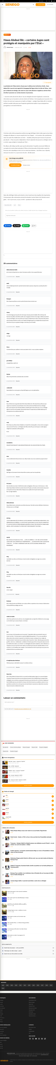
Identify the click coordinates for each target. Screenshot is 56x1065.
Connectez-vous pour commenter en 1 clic (22, 709)
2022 (20, 985)
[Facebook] (47, 1)
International (2, 1008)
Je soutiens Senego (15, 165)
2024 (12, 985)
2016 (47, 985)
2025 (7, 985)
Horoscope (31, 1012)
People (1, 1010)
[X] (33, 1039)
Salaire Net (31, 1004)
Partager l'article (26, 165)
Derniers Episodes (3, 1027)
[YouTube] (51, 1)
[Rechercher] (33, 4)
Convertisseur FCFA (32, 1000)
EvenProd (2, 1031)
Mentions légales (26, 1055)
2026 (3, 985)
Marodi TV (2, 1029)
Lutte (1, 1016)
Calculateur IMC (32, 1010)
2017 (42, 985)
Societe (1, 1002)
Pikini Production (3, 1035)
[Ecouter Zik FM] (53, 801)
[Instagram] (39, 1039)
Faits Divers (2, 1017)
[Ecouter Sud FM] (53, 805)
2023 (16, 985)
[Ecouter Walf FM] (53, 809)
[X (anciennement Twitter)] (49, 1)
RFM (1, 1042)
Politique (1, 1000)
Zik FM (1, 1044)
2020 (29, 985)
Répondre (18, 276)
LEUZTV (1, 1033)
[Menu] (2, 4)
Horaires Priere (32, 1006)
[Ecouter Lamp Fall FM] (53, 818)
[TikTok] (54, 1)
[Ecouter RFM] (53, 796)
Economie (2, 1006)
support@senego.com (44, 1054)
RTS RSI (1, 1048)
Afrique (1, 1021)
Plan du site (21, 1055)
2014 (3, 988)
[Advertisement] (28, 19)
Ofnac (19, 205)
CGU (29, 1033)
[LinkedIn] (42, 1039)
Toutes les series (28, 785)
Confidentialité (34, 1055)
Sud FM (1, 1046)
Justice (1, 1004)
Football (1, 1014)
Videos (1, 1019)
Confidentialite (31, 1031)
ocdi (15, 205)
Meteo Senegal (31, 1002)
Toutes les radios (28, 822)
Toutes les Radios (3, 1040)
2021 (25, 985)
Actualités (7, 34)
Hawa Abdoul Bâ (8, 205)
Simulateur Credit (32, 1014)
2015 (51, 985)
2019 (33, 985)
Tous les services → (32, 1016)
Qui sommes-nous (32, 1027)
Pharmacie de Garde (33, 1008)
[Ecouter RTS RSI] (53, 814)
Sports (1, 1012)
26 (30, 47)
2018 (38, 985)
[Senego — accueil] (12, 4)
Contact (30, 1029)
